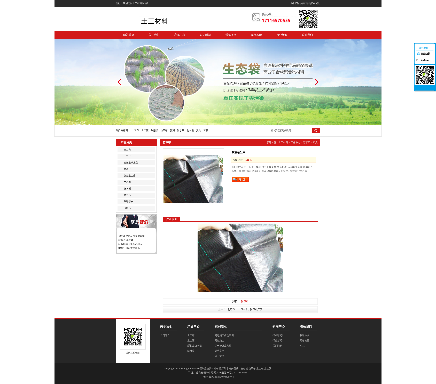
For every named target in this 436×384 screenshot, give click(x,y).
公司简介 (165, 335)
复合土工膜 (202, 130)
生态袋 (154, 130)
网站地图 (305, 3)
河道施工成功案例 (224, 335)
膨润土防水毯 (177, 130)
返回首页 (295, 3)
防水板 (190, 130)
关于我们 (154, 34)
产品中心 (179, 34)
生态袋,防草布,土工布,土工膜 (256, 368)
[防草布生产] (193, 179)
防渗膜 (127, 169)
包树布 (127, 208)
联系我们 (315, 3)
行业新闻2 (277, 340)
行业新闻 (281, 34)
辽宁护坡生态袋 (223, 345)
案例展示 (256, 34)
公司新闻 (205, 34)
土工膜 (145, 130)
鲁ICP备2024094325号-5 (221, 376)
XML (302, 345)
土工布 (135, 130)
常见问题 (230, 34)
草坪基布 (128, 201)
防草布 (164, 130)
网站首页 (128, 34)
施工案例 (219, 356)
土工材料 (283, 142)
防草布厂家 (256, 309)
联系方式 (304, 335)
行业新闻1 (277, 335)
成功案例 (219, 351)
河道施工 (219, 340)
